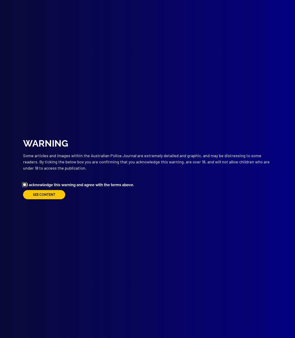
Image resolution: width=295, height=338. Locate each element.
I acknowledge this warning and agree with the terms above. (80, 185)
